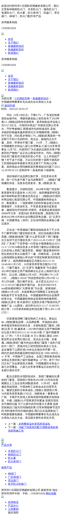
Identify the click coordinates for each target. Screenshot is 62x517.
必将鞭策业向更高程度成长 (34, 423)
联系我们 (13, 53)
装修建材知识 (16, 46)
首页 (10, 39)
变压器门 (13, 480)
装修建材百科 (16, 49)
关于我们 (13, 42)
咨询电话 (13, 502)
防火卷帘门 (14, 461)
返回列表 (9, 105)
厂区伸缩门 (14, 477)
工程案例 (13, 509)
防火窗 (12, 458)
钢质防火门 (14, 454)
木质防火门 (14, 451)
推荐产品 (6, 467)
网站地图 (51, 493)
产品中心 (13, 505)
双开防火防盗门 (17, 484)
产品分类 (6, 445)
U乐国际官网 (22, 98)
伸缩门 (12, 473)
